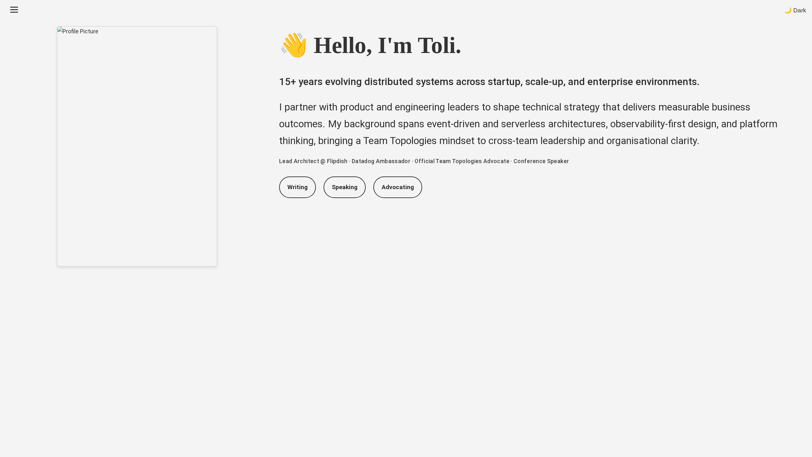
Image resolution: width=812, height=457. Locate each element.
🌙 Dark (795, 10)
